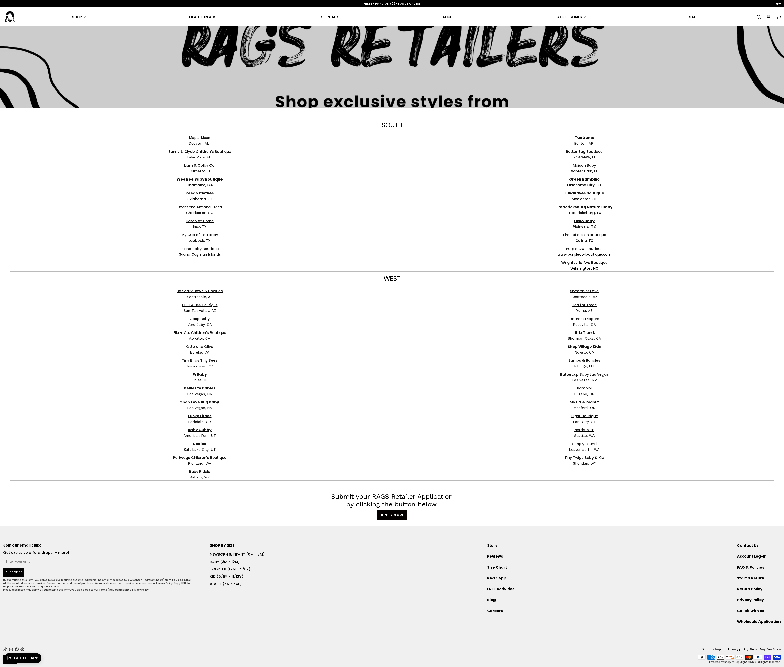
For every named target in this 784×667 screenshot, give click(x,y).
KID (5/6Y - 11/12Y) (226, 576)
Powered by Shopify (721, 662)
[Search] (757, 16)
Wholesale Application (759, 621)
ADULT (448, 16)
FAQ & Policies (750, 567)
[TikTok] (5, 649)
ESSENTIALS (329, 16)
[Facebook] (17, 649)
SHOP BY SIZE (222, 545)
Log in (777, 3)
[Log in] (767, 16)
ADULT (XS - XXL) (226, 583)
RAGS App (496, 578)
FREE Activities (500, 588)
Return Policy (749, 588)
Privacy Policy (750, 599)
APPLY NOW (392, 515)
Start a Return (750, 578)
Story (492, 545)
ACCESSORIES (569, 16)
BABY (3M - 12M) (225, 561)
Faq (762, 649)
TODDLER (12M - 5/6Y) (230, 569)
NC (584, 268)
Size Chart (497, 567)
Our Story (774, 649)
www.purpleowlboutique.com (584, 254)
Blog (491, 599)
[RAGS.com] (10, 17)
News (754, 649)
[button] (22, 658)
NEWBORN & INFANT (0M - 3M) (237, 554)
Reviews (495, 556)
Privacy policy (738, 649)
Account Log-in (752, 556)
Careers (495, 610)
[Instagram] (11, 649)
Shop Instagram (714, 649)
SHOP (77, 16)
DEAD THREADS (202, 16)
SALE (693, 16)
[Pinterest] (22, 649)
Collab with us (750, 610)
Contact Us (747, 545)
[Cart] (777, 16)
